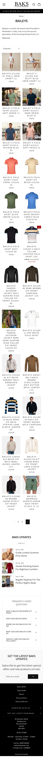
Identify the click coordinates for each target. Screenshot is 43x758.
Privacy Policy (21, 698)
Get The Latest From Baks (21, 713)
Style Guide (21, 690)
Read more (6, 38)
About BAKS (21, 687)
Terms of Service (21, 701)
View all (21, 543)
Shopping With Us (21, 708)
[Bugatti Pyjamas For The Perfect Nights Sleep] (8, 581)
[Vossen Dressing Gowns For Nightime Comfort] (8, 568)
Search (21, 694)
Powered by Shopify (21, 754)
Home (21, 16)
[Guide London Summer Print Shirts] (8, 554)
